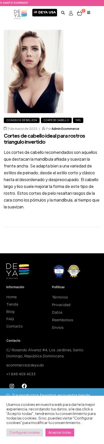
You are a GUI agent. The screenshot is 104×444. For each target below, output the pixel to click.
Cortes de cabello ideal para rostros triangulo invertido (44, 138)
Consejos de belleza (21, 120)
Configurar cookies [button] (24, 432)
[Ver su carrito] (79, 13)
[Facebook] (24, 386)
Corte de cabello (56, 120)
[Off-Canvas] (88, 13)
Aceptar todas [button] (59, 432)
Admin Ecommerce (65, 129)
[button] (63, 12)
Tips (78, 120)
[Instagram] (11, 386)
